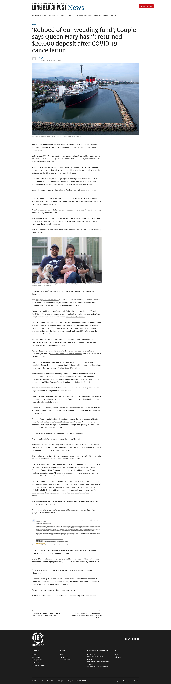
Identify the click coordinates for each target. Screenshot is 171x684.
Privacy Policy (37, 660)
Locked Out (95, 656)
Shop (116, 654)
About (34, 654)
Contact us (35, 663)
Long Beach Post (53, 15)
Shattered (97, 665)
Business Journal (65, 660)
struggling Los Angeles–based (47, 299)
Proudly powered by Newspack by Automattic (126, 681)
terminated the (83, 379)
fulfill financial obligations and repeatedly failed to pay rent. (59, 376)
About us (113, 15)
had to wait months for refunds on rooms (66, 353)
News (62, 15)
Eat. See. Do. (69, 15)
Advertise (105, 15)
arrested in (63, 399)
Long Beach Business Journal (83, 15)
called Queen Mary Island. (69, 368)
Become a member (146, 6)
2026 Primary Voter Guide (39, 15)
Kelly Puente (43, 58)
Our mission (36, 657)
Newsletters (97, 15)
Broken (97, 661)
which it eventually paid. (75, 316)
